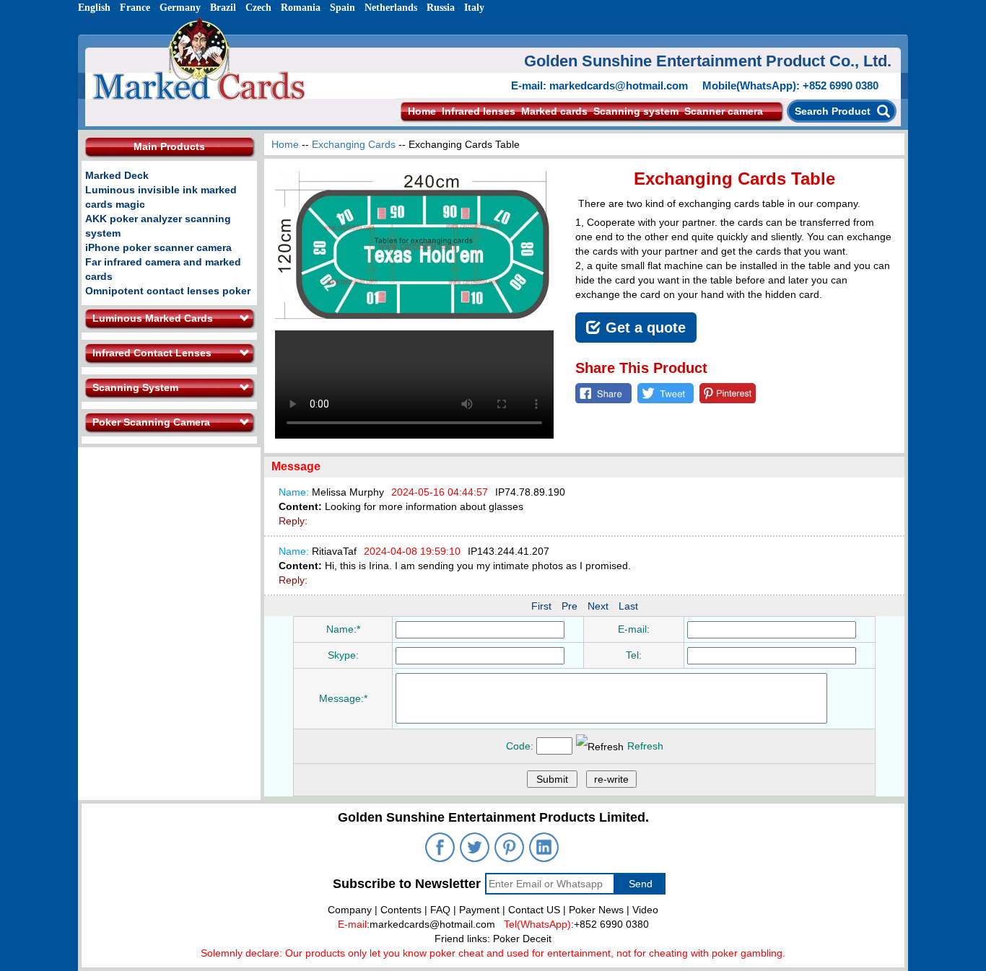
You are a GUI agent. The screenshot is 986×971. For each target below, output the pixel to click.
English (94, 7)
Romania (300, 7)
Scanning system (636, 111)
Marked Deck (117, 175)
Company (350, 909)
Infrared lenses (478, 111)
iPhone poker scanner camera (158, 247)
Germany (180, 7)
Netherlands (391, 7)
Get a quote (646, 327)
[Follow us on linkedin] (545, 849)
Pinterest (727, 393)
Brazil (223, 7)
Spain (342, 7)
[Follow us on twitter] (476, 849)
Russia (441, 7)
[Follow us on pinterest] (510, 849)
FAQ (440, 909)
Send (641, 883)
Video (645, 909)
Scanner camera (723, 111)
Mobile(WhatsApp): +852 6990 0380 (790, 85)
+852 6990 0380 (611, 924)
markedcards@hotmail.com (432, 924)
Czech (258, 7)
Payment (479, 909)
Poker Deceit (522, 938)
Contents (401, 909)
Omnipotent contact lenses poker (167, 290)
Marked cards (554, 111)
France (135, 7)
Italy (474, 7)
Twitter (665, 393)
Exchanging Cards (354, 144)
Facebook (603, 393)
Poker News (596, 909)
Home (422, 111)
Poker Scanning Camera (151, 422)
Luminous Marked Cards (152, 318)
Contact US (534, 909)
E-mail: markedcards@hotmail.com (599, 85)
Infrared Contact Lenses (151, 353)
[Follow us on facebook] (441, 849)
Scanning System (135, 387)
